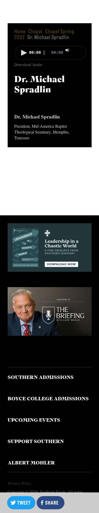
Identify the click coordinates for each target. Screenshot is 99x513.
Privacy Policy (19, 483)
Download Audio (28, 64)
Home (20, 31)
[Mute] (67, 50)
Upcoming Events (34, 420)
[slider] (78, 49)
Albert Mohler (31, 463)
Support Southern (36, 441)
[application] (49, 53)
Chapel (35, 31)
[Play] (24, 53)
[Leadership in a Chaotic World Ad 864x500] (50, 270)
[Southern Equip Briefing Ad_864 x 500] (50, 333)
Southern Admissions (41, 377)
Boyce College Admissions (48, 399)
